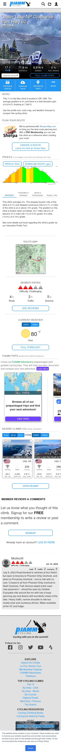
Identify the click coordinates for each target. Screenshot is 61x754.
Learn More (42, 368)
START (36, 435)
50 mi (21, 435)
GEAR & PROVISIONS (37, 193)
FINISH (45, 435)
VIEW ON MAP (30, 486)
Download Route (23, 87)
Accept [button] (30, 748)
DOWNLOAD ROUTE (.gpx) (38, 163)
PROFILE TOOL (12, 163)
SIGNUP (30, 533)
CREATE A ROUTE (30, 146)
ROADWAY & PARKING (23, 193)
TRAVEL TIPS (51, 195)
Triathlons (30, 676)
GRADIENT (9, 195)
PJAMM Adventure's (22, 362)
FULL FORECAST (30, 347)
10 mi (6, 435)
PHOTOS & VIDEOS (7, 87)
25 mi (13, 435)
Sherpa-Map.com (48, 126)
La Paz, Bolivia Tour (30, 666)
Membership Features (30, 669)
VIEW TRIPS (23, 418)
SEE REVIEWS (30, 308)
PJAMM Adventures (30, 672)
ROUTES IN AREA (38, 87)
